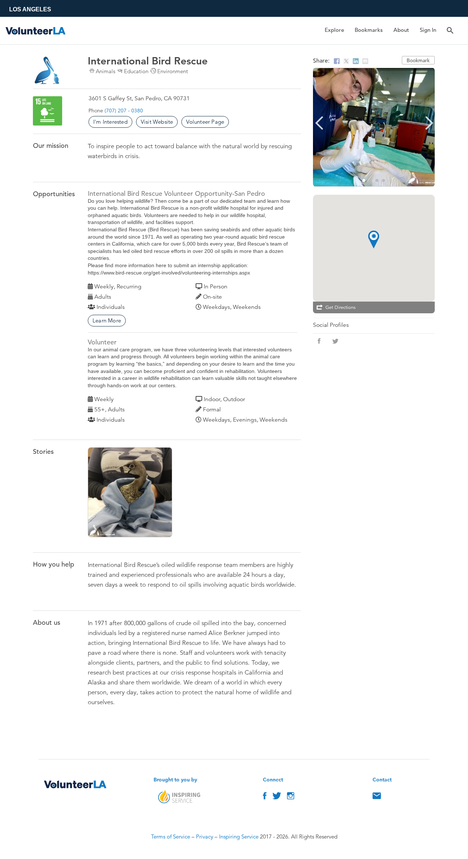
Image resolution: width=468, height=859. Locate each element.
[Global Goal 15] (47, 111)
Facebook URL (319, 341)
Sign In (428, 29)
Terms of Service (170, 836)
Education (136, 71)
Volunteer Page (205, 121)
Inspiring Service (238, 836)
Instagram (290, 797)
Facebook (265, 797)
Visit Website (157, 121)
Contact (377, 797)
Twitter (276, 797)
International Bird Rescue (140, 493)
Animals (105, 71)
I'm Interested (110, 121)
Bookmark (418, 60)
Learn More (107, 320)
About (401, 29)
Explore (334, 29)
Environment (172, 71)
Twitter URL (335, 341)
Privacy (204, 836)
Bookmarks (369, 29)
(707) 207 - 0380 (124, 110)
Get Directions (340, 307)
